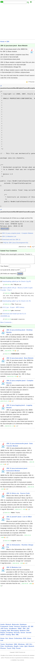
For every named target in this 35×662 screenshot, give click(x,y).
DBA (15, 644)
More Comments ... (6, 322)
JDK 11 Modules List (9, 236)
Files (2, 646)
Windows (21, 644)
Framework (4, 626)
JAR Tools (4, 628)
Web (13, 634)
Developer (9, 644)
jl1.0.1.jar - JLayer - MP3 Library (13, 307)
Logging (3, 630)
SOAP (2, 634)
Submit (20, 273)
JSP (28, 628)
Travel (9, 648)
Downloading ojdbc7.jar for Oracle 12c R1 (16, 301)
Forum (18, 648)
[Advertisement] (17, 22)
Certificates (9, 646)
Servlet (28, 632)
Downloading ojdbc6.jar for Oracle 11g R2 (16, 281)
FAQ (13, 648)
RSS (24, 638)
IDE (32, 626)
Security (17, 632)
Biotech (8, 624)
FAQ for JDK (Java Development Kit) (15, 242)
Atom (29, 638)
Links (22, 646)
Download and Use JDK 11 (11, 239)
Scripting (9, 632)
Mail (8, 630)
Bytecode (15, 624)
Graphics (24, 626)
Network (23, 630)
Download (4, 228)
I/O (29, 626)
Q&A (26, 646)
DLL (30, 644)
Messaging (15, 630)
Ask (1, 640)
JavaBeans (13, 628)
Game (11, 626)
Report (2, 632)
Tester (2, 644)
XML (17, 634)
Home (2, 41)
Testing (8, 634)
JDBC (20, 628)
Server (23, 632)
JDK (7, 41)
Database (23, 624)
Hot (6, 638)
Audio (2, 624)
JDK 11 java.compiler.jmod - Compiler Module (17, 233)
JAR (27, 644)
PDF (28, 630)
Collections (18, 638)
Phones (3, 648)
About (11, 638)
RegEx (16, 646)
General (17, 626)
